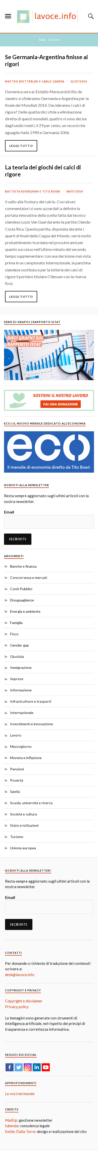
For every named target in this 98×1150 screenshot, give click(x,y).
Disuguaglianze (22, 600)
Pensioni (17, 769)
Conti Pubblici (21, 589)
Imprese (16, 679)
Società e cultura (23, 814)
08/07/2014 (74, 191)
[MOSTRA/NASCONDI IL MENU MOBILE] (8, 16)
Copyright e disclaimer (23, 1001)
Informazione (21, 690)
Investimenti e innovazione (31, 724)
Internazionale (21, 712)
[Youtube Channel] (46, 1067)
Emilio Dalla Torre (20, 1131)
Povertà (16, 780)
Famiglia (16, 622)
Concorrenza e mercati (28, 577)
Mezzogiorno (21, 746)
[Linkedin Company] (37, 1067)
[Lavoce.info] (49, 16)
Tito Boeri (51, 191)
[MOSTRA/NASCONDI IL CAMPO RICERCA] (90, 16)
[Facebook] (10, 1067)
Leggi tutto (21, 146)
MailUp (11, 1120)
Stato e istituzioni (24, 825)
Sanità (15, 791)
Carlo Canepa (53, 81)
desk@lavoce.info (19, 974)
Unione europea (23, 848)
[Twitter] (19, 1067)
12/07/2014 (78, 81)
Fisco (14, 634)
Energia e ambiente (25, 611)
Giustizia (17, 656)
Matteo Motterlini (21, 81)
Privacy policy (17, 1006)
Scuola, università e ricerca (31, 803)
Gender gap (19, 645)
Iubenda (11, 1125)
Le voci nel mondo (20, 1093)
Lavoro (15, 735)
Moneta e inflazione (26, 758)
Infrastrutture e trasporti (30, 701)
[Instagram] (28, 1067)
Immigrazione (21, 667)
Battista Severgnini (22, 191)
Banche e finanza (23, 566)
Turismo (16, 836)
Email (9, 511)
